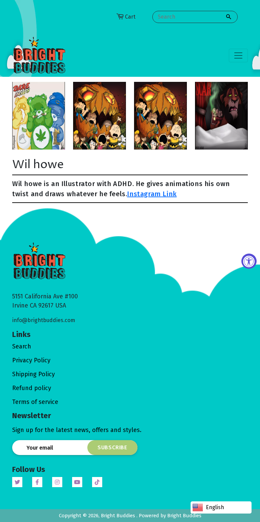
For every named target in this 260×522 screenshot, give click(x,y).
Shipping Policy (33, 374)
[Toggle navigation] (238, 55)
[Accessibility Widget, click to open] (249, 261)
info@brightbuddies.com (43, 320)
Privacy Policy (31, 360)
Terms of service (35, 402)
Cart (130, 17)
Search (21, 346)
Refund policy (31, 388)
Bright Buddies (118, 516)
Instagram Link (151, 194)
